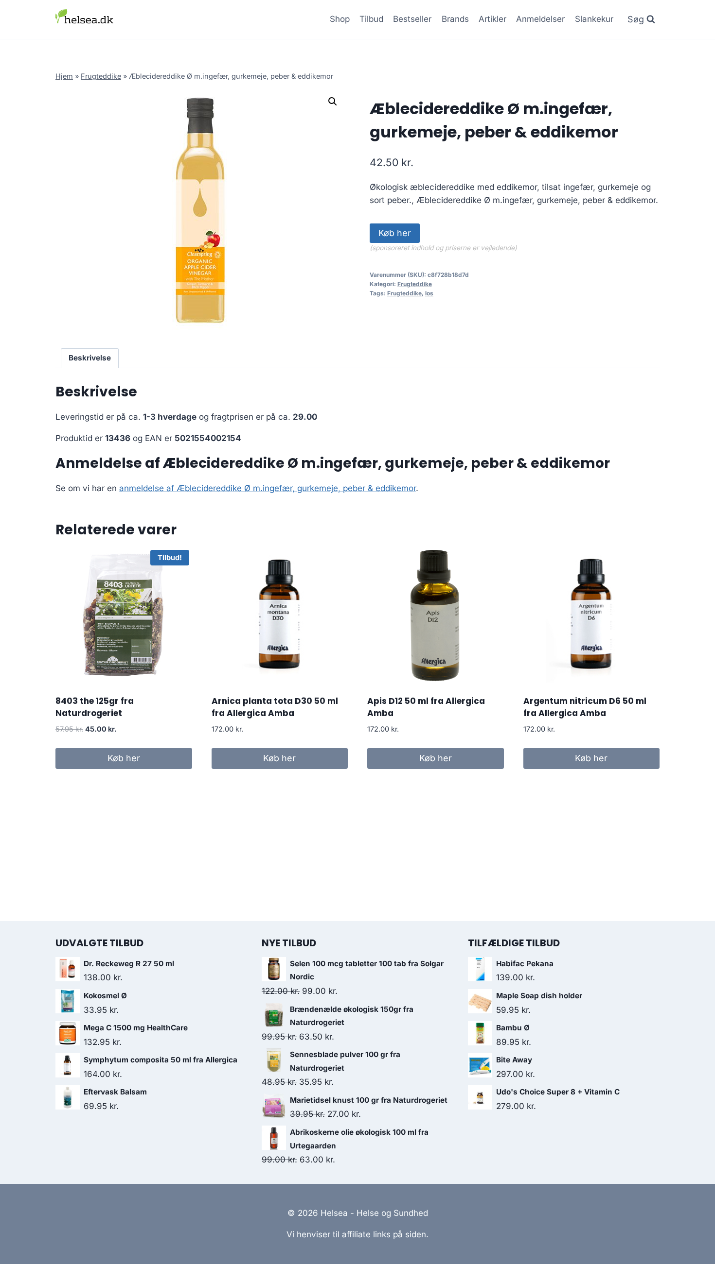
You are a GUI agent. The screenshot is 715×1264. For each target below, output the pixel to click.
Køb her (394, 233)
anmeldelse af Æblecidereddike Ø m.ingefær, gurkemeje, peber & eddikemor (267, 488)
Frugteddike (101, 76)
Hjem (64, 76)
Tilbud (371, 19)
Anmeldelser (540, 19)
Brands (455, 19)
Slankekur (594, 19)
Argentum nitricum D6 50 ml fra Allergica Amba (584, 707)
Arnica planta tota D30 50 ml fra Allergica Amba (275, 707)
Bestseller (412, 19)
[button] (332, 101)
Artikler (492, 19)
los (429, 293)
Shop (340, 19)
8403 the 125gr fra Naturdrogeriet (94, 707)
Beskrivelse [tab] (90, 357)
